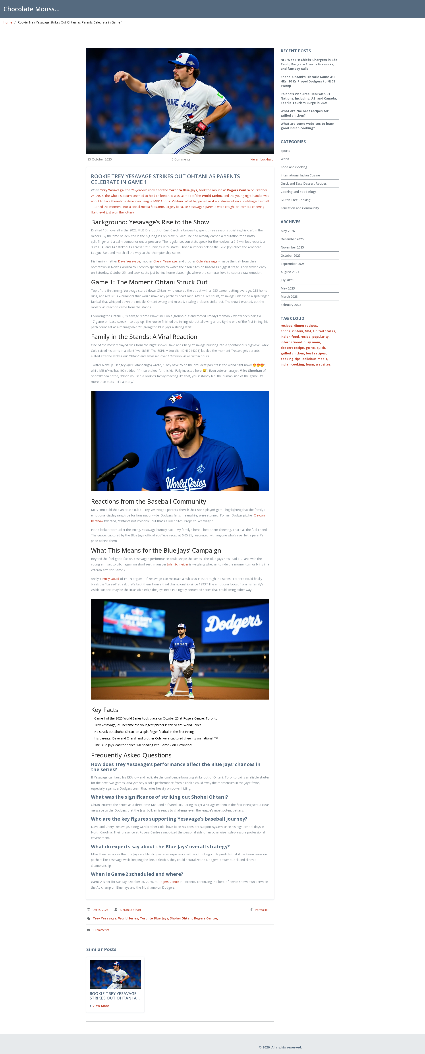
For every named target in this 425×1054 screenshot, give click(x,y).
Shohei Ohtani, (181, 918)
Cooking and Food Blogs (299, 192)
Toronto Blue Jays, (154, 918)
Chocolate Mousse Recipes (34, 9)
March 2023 (289, 296)
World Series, (128, 918)
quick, (321, 348)
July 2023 (287, 280)
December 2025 (292, 239)
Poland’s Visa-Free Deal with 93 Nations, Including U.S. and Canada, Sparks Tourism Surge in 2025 (309, 98)
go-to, (311, 348)
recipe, (306, 336)
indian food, (290, 336)
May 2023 (288, 288)
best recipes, (316, 353)
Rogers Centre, (206, 918)
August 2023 (290, 272)
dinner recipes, (306, 325)
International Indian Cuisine (300, 175)
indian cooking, (293, 364)
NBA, (308, 331)
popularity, (321, 336)
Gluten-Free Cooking (296, 200)
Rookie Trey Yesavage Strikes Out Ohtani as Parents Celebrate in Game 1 (114, 995)
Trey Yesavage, (105, 918)
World (285, 159)
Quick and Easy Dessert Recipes (304, 183)
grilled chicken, (293, 353)
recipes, (287, 325)
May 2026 (288, 231)
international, (292, 342)
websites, (323, 364)
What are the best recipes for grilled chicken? (304, 113)
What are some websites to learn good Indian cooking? (307, 125)
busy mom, (312, 342)
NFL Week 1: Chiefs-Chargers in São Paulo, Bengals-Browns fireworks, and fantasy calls (309, 64)
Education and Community (300, 208)
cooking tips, (291, 359)
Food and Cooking (294, 167)
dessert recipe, (293, 348)
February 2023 (291, 305)
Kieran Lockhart (261, 159)
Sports (285, 151)
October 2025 (291, 255)
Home (7, 22)
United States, (324, 331)
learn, (310, 364)
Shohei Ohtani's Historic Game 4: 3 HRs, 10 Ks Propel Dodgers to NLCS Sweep (308, 81)
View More (101, 1006)
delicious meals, (315, 359)
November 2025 (292, 247)
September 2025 (293, 264)
